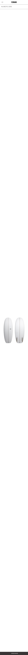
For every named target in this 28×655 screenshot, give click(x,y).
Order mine (14, 653)
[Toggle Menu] (2, 2)
